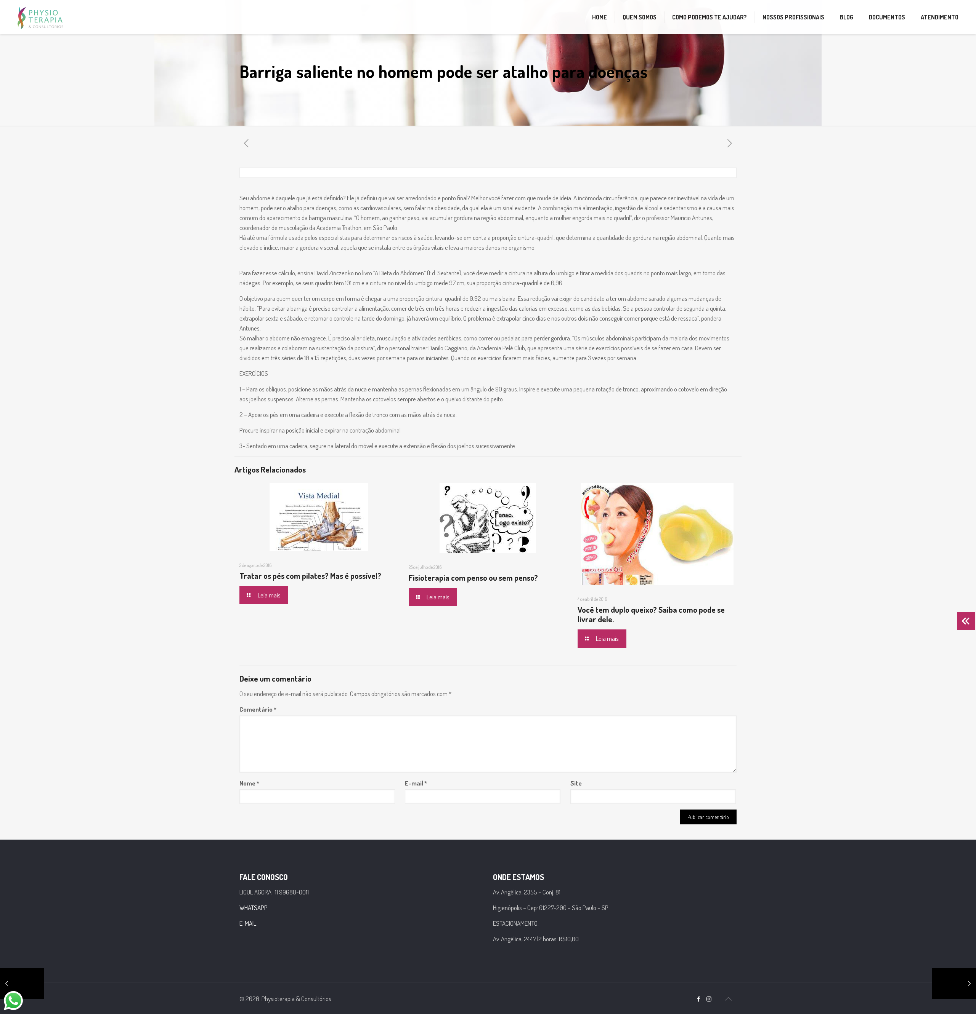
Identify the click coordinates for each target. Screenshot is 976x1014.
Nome (249, 783)
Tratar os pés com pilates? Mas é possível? (310, 575)
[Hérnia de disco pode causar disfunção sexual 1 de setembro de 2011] (954, 983)
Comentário (257, 709)
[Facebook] (699, 999)
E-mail (416, 783)
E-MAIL (247, 923)
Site (576, 783)
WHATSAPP (253, 908)
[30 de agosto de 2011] (22, 983)
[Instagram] (709, 999)
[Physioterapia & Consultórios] (40, 17)
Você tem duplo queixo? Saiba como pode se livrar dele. (651, 614)
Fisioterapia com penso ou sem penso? (473, 577)
